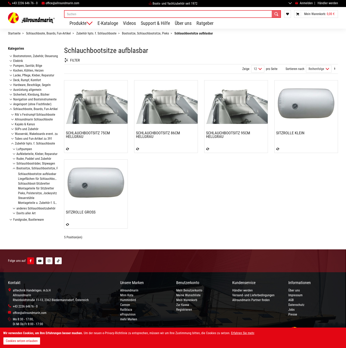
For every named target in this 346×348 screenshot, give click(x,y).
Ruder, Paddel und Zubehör (33, 159)
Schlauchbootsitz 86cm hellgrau (158, 134)
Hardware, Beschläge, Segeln (32, 85)
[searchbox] (172, 14)
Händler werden (328, 3)
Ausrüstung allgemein (27, 90)
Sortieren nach (295, 69)
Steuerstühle (26, 198)
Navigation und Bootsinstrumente (35, 99)
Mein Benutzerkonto (189, 290)
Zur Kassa (182, 305)
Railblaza (126, 310)
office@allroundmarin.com (62, 3)
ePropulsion (128, 314)
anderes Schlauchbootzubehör (35, 208)
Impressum (295, 295)
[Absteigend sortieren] (335, 69)
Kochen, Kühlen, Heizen (28, 70)
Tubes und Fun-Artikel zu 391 (33, 139)
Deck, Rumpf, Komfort (27, 80)
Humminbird (128, 300)
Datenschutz (296, 305)
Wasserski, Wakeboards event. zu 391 (39, 134)
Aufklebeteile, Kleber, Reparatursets (39, 154)
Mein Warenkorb (186, 300)
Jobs (291, 310)
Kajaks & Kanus (25, 124)
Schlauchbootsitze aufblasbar (37, 174)
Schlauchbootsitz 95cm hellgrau (228, 134)
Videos (129, 23)
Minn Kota (126, 295)
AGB (291, 300)
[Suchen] (276, 14)
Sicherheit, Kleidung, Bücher (31, 94)
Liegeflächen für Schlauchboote (38, 179)
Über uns (183, 23)
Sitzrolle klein (290, 132)
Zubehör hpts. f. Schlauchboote (96, 33)
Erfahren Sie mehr (242, 333)
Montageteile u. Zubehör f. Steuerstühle (44, 203)
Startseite (14, 33)
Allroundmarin (129, 290)
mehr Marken (128, 319)
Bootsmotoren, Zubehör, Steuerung (35, 56)
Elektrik (18, 61)
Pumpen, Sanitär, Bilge (27, 66)
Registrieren (184, 310)
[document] (173, 338)
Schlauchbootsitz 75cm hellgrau (88, 134)
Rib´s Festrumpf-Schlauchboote (35, 114)
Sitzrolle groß (81, 212)
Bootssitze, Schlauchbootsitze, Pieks (145, 33)
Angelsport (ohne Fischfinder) (32, 104)
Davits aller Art (26, 213)
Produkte (77, 23)
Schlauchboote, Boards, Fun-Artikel (48, 33)
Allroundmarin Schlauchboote (34, 119)
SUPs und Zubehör (26, 129)
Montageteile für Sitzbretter (36, 188)
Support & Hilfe (155, 23)
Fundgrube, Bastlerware (28, 220)
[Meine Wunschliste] (287, 14)
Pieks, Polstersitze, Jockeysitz (37, 193)
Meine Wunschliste (188, 295)
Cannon (125, 305)
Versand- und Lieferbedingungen (253, 295)
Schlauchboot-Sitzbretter (34, 183)
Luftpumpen (24, 149)
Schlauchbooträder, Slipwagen (35, 163)
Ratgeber (204, 23)
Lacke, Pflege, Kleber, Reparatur (33, 75)
